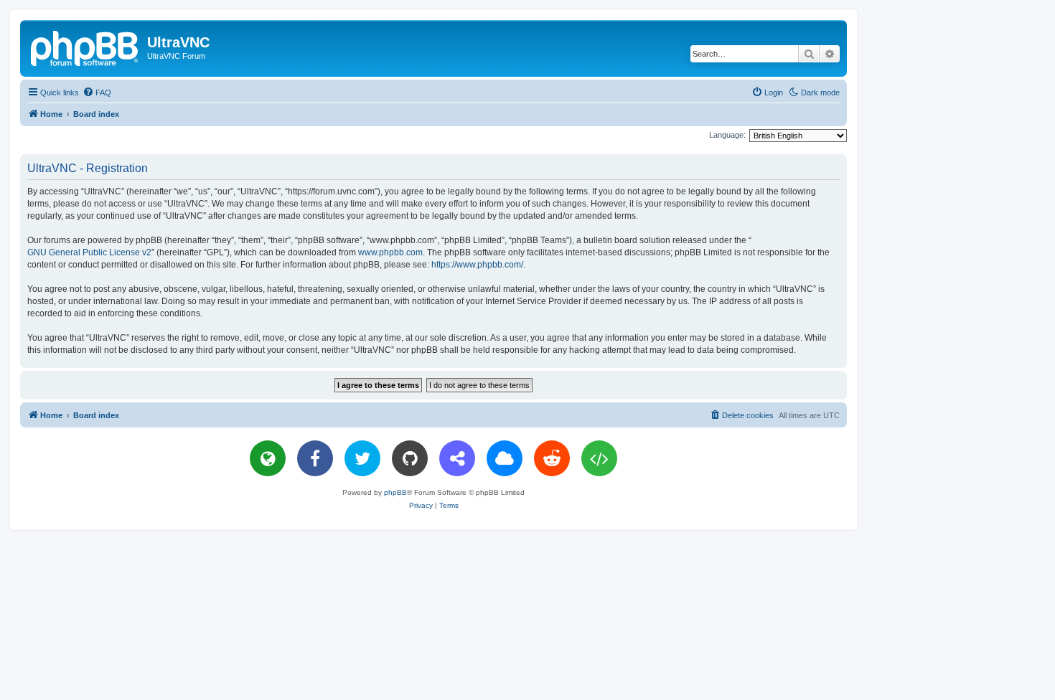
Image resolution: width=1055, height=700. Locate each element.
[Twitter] (362, 458)
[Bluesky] (504, 458)
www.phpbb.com (390, 252)
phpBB (395, 492)
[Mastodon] (457, 458)
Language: (727, 135)
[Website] (268, 458)
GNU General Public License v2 (89, 252)
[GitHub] (410, 458)
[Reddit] (552, 458)
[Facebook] (315, 458)
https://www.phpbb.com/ (477, 265)
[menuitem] (97, 92)
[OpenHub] (599, 458)
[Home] (85, 47)
